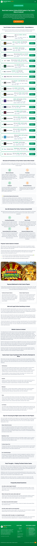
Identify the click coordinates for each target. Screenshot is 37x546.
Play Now (32, 36)
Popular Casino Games (19, 531)
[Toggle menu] (35, 2)
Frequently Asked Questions (20, 536)
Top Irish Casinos (20, 528)
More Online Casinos (18, 21)
